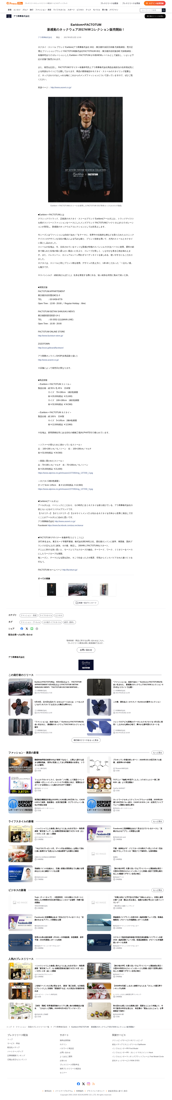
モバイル (96, 10)
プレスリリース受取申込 (69, 1065)
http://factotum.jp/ (69, 570)
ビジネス (80, 10)
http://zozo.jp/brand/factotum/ (50, 348)
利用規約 (79, 1091)
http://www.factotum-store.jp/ (50, 336)
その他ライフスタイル (52, 622)
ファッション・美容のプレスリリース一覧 (32, 1027)
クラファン (113, 10)
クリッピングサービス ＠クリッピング (127, 1040)
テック (88, 10)
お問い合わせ (86, 650)
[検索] (164, 10)
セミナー (63, 1073)
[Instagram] (88, 1083)
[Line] (32, 628)
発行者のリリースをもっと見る (86, 740)
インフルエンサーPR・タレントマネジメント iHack (132, 1052)
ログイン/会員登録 (156, 3)
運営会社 (48, 1091)
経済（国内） (69, 622)
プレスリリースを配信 (109, 3)
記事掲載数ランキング (16, 1055)
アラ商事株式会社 (45, 37)
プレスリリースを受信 (131, 3)
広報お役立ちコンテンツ (17, 1060)
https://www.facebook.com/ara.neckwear (65, 525)
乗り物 (104, 10)
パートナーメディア (15, 1051)
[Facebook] (22, 628)
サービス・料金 (13, 1043)
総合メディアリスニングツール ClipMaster (129, 1044)
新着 (9, 10)
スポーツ (71, 10)
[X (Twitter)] (27, 628)
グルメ (25, 10)
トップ (9, 1027)
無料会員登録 (65, 1040)
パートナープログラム (64, 1091)
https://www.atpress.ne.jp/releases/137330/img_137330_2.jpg (65, 473)
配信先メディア (13, 1047)
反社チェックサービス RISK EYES (125, 1061)
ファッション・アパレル (30, 622)
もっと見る (157, 753)
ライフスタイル (59, 10)
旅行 (31, 10)
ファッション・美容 (43, 10)
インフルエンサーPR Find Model (125, 1048)
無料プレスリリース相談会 (70, 1069)
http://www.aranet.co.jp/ (61, 87)
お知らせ (63, 1061)
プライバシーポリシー (96, 1091)
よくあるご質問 (66, 1056)
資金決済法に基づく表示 (117, 1091)
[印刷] (37, 628)
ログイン (63, 1044)
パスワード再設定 (67, 1048)
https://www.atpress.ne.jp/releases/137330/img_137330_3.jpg (65, 489)
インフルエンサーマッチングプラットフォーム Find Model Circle (138, 1056)
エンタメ (17, 10)
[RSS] (93, 1083)
